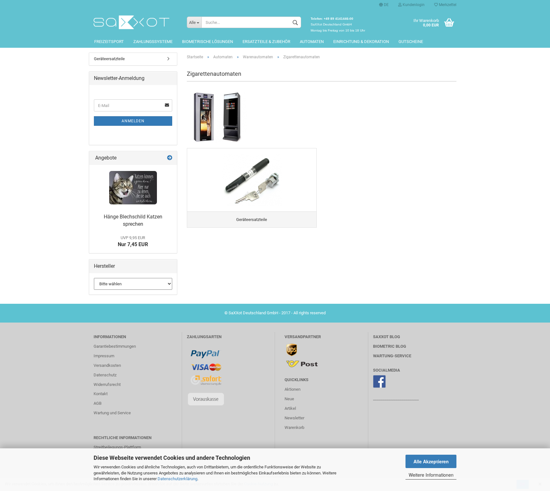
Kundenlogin (413, 5)
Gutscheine (410, 41)
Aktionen (292, 389)
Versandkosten (107, 365)
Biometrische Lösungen (207, 41)
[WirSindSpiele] (135, 22)
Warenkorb (294, 427)
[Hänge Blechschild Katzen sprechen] (133, 188)
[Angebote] (169, 158)
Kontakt (101, 393)
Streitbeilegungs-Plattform (117, 447)
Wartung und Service (112, 412)
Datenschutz (105, 375)
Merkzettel (447, 5)
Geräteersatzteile (109, 58)
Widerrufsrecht (107, 384)
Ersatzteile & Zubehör (266, 41)
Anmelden (133, 121)
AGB (98, 403)
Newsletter (294, 418)
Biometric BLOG (389, 346)
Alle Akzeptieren (431, 461)
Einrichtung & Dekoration (361, 41)
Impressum (104, 355)
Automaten (312, 41)
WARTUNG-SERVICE (392, 355)
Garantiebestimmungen (115, 346)
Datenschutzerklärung (177, 478)
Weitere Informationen (431, 475)
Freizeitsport (109, 41)
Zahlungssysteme (153, 41)
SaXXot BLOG (386, 336)
